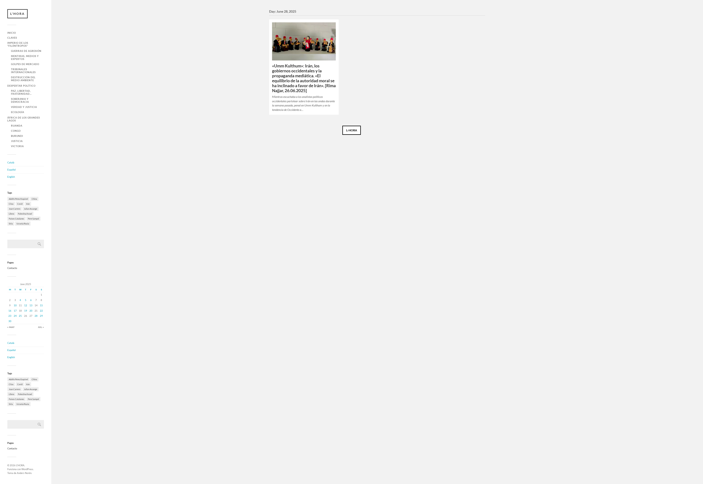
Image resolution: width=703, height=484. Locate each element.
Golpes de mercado (25, 64)
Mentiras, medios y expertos (25, 57)
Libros (11, 214)
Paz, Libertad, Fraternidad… (21, 92)
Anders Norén (24, 473)
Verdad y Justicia (24, 107)
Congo (16, 130)
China (34, 199)
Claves (12, 37)
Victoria (17, 146)
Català (10, 162)
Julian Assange (30, 209)
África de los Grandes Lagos (23, 119)
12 (25, 305)
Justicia (17, 141)
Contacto (12, 268)
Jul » (41, 327)
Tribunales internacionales (23, 71)
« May (11, 327)
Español (11, 169)
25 (20, 315)
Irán (28, 204)
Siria (11, 223)
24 (15, 315)
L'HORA (17, 14)
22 (41, 310)
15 (41, 305)
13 (30, 305)
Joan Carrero (14, 209)
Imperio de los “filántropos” (17, 44)
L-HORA (351, 130)
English (11, 176)
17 (15, 310)
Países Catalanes (16, 218)
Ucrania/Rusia (22, 223)
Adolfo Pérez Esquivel (18, 199)
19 (25, 310)
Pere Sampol (33, 218)
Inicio (11, 32)
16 (9, 310)
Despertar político (21, 85)
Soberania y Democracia (20, 100)
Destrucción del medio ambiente (23, 79)
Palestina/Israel (25, 214)
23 (9, 315)
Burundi (17, 135)
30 (9, 321)
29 (41, 315)
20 (30, 310)
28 (36, 315)
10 (15, 305)
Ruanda (16, 125)
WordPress (27, 469)
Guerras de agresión (26, 50)
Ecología (17, 112)
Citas (11, 204)
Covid (20, 204)
